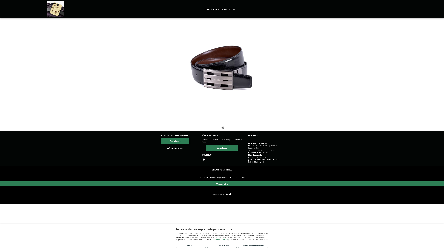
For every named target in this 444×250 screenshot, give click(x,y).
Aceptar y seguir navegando (253, 245)
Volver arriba (222, 183)
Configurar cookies (222, 245)
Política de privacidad (219, 177)
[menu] (439, 9)
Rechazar (190, 245)
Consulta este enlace (220, 239)
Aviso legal (203, 177)
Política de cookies (237, 177)
